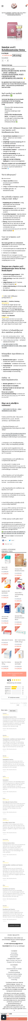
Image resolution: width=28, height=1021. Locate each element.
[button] (14, 697)
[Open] (3, 1017)
